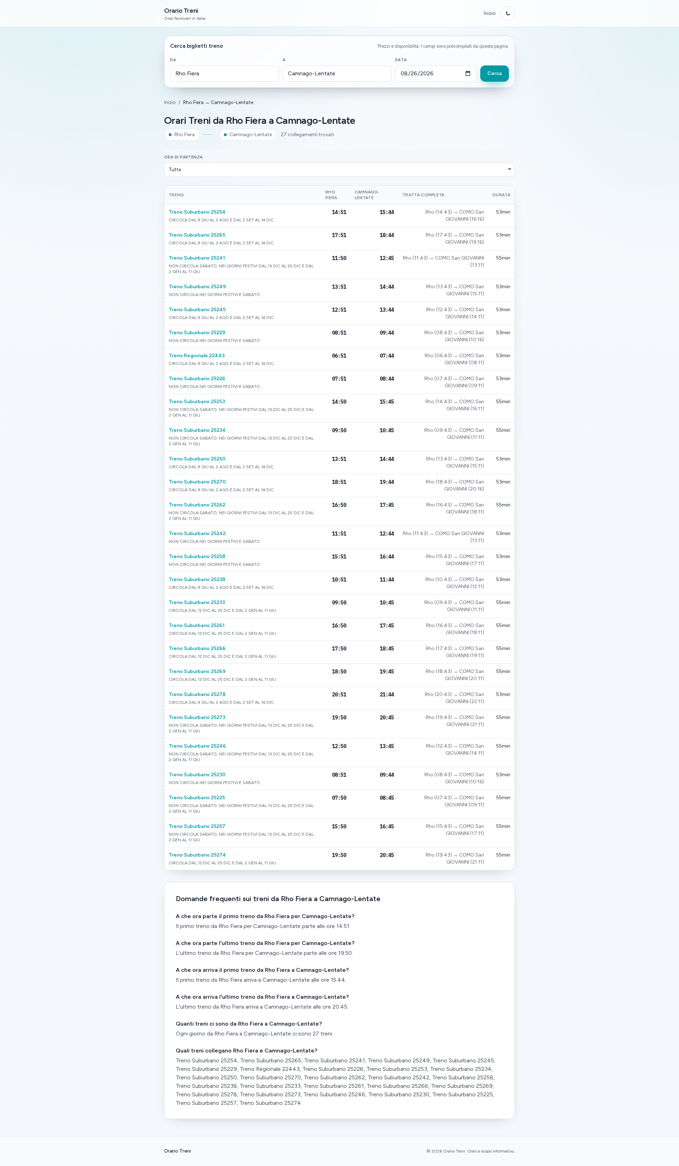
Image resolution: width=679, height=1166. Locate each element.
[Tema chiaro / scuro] (508, 13)
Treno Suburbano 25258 (197, 556)
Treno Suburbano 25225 (197, 798)
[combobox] (224, 73)
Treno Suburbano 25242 (197, 533)
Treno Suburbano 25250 (197, 459)
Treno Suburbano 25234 (197, 430)
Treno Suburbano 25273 (197, 717)
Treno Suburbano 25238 (197, 579)
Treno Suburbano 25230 (197, 775)
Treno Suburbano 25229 (197, 333)
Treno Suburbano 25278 (197, 694)
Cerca (494, 73)
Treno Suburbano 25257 (197, 826)
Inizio (489, 13)
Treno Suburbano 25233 (197, 602)
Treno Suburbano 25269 (197, 671)
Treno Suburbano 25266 (197, 648)
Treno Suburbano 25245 (197, 310)
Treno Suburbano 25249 (197, 287)
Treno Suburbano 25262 (197, 505)
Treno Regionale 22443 (197, 356)
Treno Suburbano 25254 (197, 212)
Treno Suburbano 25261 (197, 625)
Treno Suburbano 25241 (197, 258)
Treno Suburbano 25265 (197, 235)
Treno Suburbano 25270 (197, 482)
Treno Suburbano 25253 (197, 402)
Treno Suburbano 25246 (197, 746)
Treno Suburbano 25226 (197, 379)
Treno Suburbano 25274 (197, 855)
